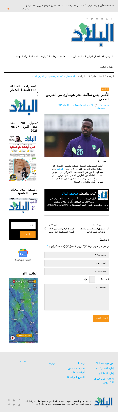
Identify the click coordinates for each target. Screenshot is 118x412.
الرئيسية (109, 56)
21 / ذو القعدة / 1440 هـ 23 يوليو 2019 (75, 105)
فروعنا (52, 363)
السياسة (82, 56)
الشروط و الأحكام (75, 377)
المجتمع (19, 56)
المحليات (64, 56)
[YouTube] (106, 19)
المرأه (27, 56)
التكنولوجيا (45, 56)
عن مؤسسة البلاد (104, 363)
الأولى (90, 56)
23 (88, 76)
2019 (101, 76)
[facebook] (87, 19)
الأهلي (60, 169)
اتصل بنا (23, 361)
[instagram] (97, 19)
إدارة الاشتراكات (105, 368)
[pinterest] (102, 19)
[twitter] (92, 19)
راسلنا (81, 363)
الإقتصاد (35, 56)
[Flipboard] (111, 19)
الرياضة (73, 56)
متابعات (54, 56)
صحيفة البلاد (104, 105)
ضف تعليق (100, 108)
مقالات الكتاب (106, 67)
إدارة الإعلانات (106, 373)
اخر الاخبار (99, 56)
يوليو (94, 76)
